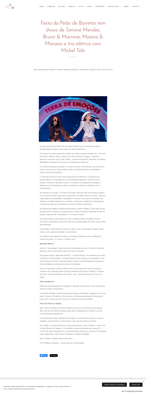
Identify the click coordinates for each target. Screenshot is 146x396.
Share (45, 355)
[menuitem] (41, 6)
